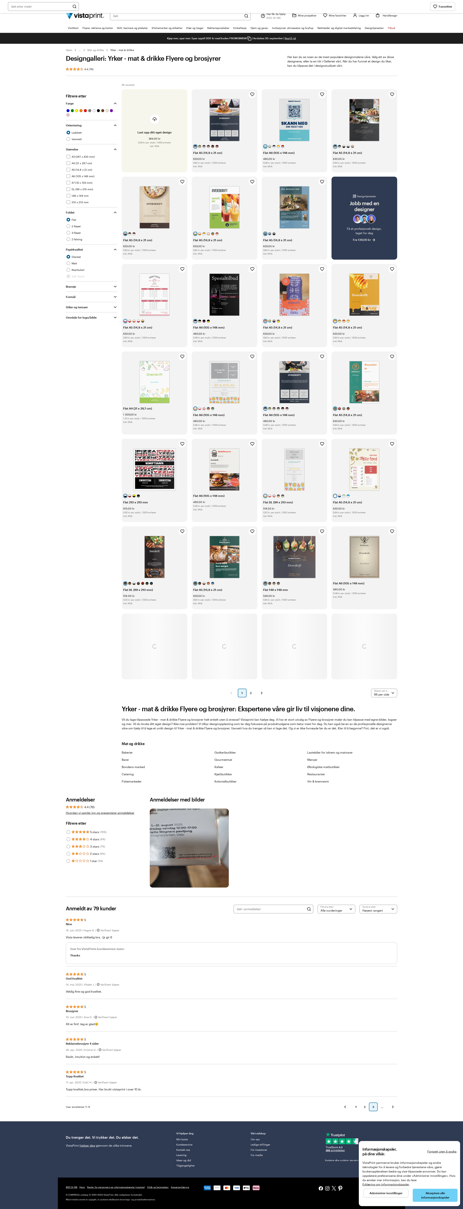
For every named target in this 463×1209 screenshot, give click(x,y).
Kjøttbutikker (223, 774)
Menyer (312, 759)
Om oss (255, 1139)
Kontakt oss (183, 1149)
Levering (181, 1155)
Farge (70, 103)
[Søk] (246, 16)
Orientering (74, 125)
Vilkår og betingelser (158, 1187)
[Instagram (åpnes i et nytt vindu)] (327, 1189)
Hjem (69, 50)
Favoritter (445, 6)
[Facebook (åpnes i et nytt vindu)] (321, 1189)
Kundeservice (184, 1144)
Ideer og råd (183, 1160)
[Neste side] (261, 693)
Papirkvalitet (74, 249)
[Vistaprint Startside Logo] (85, 16)
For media (257, 1155)
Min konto (182, 1139)
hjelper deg (87, 1145)
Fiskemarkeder (132, 781)
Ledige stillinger (260, 1144)
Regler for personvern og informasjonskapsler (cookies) (116, 1187)
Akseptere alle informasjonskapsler (435, 1195)
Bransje (71, 286)
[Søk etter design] (74, 6)
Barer (125, 759)
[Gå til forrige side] (345, 1107)
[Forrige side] (231, 693)
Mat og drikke (95, 50)
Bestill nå (290, 38)
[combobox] (177, 16)
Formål (70, 296)
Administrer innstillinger (385, 1193)
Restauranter (316, 774)
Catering (128, 774)
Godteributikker (225, 752)
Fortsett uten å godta (441, 1151)
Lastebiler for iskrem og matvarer (330, 752)
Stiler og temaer (77, 307)
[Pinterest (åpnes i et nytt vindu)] (340, 1188)
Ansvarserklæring (180, 1187)
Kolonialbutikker (225, 781)
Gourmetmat (223, 759)
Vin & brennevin (318, 781)
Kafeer (218, 767)
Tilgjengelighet (185, 1165)
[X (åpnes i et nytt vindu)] (334, 1189)
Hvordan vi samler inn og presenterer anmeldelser (100, 812)
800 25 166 (71, 1187)
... (80, 50)
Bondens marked (133, 767)
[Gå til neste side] (392, 1107)
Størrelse (72, 149)
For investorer (259, 1149)
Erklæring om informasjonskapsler (385, 1184)
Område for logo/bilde (81, 317)
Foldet (70, 212)
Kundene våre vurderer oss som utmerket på (353, 1160)
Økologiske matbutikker (323, 767)
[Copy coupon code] (249, 38)
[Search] (309, 909)
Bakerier (127, 752)
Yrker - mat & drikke (122, 50)
